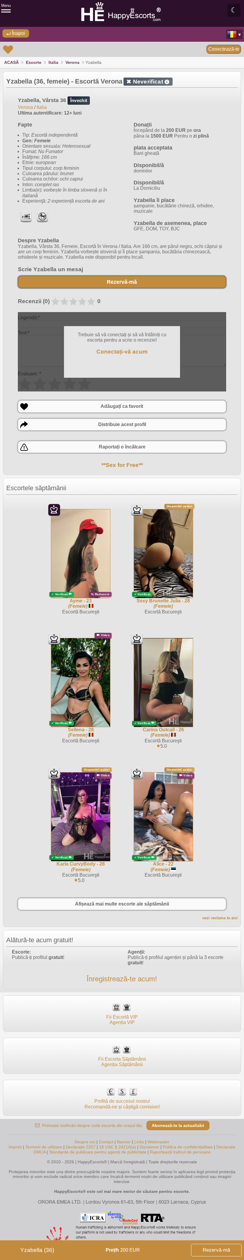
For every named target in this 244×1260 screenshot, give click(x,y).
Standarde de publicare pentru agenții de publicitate (97, 1152)
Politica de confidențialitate (188, 1147)
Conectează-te (223, 49)
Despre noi (85, 1141)
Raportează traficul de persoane (180, 1152)
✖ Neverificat (147, 81)
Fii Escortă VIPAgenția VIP (122, 1019)
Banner (124, 1141)
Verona (72, 62)
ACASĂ (11, 62)
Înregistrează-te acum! (122, 979)
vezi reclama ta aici (220, 918)
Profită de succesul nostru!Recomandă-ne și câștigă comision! (122, 1104)
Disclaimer (149, 1147)
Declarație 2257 (81, 1147)
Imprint (15, 1147)
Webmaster (158, 1141)
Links (139, 1141)
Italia (53, 62)
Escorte (33, 62)
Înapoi (18, 33)
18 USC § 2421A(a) (117, 1147)
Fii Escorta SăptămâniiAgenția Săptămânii (122, 1062)
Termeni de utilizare (43, 1147)
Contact (106, 1141)
